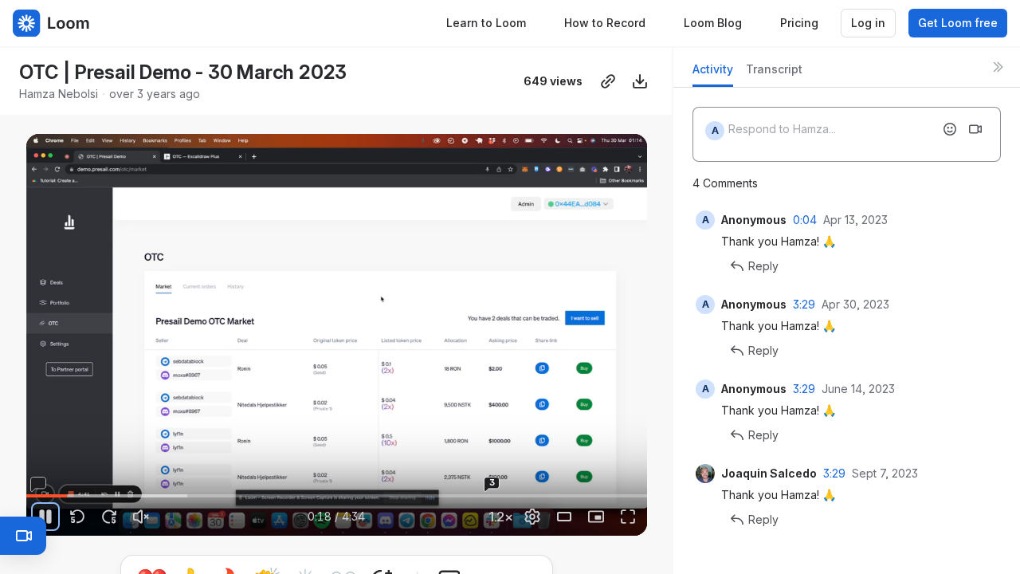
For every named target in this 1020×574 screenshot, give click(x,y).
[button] (212, 487)
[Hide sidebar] (997, 67)
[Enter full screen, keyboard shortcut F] (628, 516)
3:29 (804, 304)
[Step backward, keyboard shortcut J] (77, 516)
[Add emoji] (950, 129)
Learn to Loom (486, 22)
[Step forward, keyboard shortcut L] (109, 516)
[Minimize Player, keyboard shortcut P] (596, 516)
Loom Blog (713, 22)
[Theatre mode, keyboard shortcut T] (564, 516)
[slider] (337, 495)
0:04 (805, 219)
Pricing (799, 22)
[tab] (712, 74)
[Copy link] (608, 81)
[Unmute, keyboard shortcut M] (141, 516)
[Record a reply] (975, 129)
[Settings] (532, 516)
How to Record (604, 22)
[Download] (640, 81)
